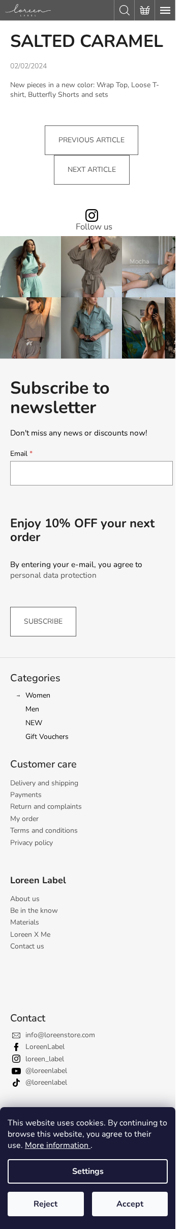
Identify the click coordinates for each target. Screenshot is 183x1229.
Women (37, 695)
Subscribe (43, 621)
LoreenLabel (45, 1047)
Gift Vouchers (47, 736)
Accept (129, 1204)
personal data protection (53, 575)
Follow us (94, 227)
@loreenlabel (46, 1071)
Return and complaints (46, 806)
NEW (33, 723)
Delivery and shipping (44, 783)
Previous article (91, 140)
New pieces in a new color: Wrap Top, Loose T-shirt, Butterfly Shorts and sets (84, 89)
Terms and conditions (44, 830)
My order (24, 819)
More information (57, 1145)
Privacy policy (31, 843)
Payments (26, 795)
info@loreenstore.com (60, 1035)
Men (32, 709)
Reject (45, 1204)
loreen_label (44, 1059)
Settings (88, 1171)
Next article (92, 169)
